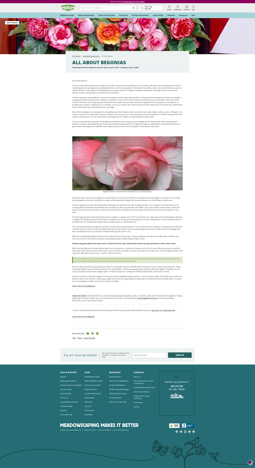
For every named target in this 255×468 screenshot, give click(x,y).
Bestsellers (89, 415)
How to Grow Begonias (86, 286)
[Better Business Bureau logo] (188, 425)
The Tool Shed (76, 56)
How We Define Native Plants (144, 387)
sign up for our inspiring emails (163, 310)
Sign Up (180, 355)
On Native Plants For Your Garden (133, 2)
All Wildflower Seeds (92, 377)
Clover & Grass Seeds (93, 385)
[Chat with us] (250, 462)
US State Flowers (115, 398)
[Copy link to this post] (88, 333)
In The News (138, 402)
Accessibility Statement (69, 402)
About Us (137, 377)
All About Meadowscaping (119, 389)
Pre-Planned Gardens (93, 393)
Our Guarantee (66, 389)
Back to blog (12, 23)
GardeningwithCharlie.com (147, 298)
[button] (193, 8)
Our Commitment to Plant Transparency (143, 382)
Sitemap (63, 410)
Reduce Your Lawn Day (117, 402)
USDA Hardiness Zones (118, 393)
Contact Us (64, 398)
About (80, 338)
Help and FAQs (65, 393)
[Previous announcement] (61, 1)
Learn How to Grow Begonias (83, 317)
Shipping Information (68, 381)
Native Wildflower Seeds (94, 381)
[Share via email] (97, 333)
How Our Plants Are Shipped (71, 385)
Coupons (88, 406)
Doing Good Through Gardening (142, 397)
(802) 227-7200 (177, 386)
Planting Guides (115, 377)
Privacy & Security (90, 430)
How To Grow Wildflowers (119, 381)
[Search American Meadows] (134, 8)
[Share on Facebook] (92, 333)
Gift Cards (88, 402)
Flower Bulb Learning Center (91, 56)
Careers (136, 407)
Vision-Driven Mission (142, 392)
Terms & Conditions (104, 430)
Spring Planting (89, 338)
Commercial (89, 410)
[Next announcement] (193, 1)
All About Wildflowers (117, 385)
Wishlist (63, 377)
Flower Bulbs (89, 398)
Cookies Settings (66, 406)
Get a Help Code (66, 415)
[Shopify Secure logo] (174, 425)
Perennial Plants (91, 389)
